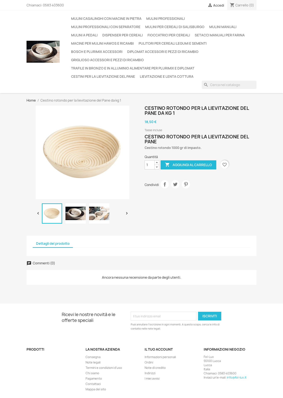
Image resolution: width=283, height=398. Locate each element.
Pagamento (94, 378)
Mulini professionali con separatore (105, 27)
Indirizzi (150, 373)
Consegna (93, 357)
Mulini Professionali (165, 18)
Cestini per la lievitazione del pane (103, 76)
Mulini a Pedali (84, 35)
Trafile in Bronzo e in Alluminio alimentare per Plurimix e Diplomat (132, 68)
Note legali (93, 362)
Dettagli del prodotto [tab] (53, 243)
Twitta (175, 184)
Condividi (165, 184)
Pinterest (186, 184)
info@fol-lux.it (237, 377)
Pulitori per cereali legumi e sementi (173, 43)
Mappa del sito (96, 389)
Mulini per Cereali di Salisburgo (174, 27)
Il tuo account (159, 349)
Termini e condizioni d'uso (104, 368)
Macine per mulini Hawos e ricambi (102, 43)
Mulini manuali (222, 27)
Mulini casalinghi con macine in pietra (106, 18)
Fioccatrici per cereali (169, 35)
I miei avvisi (152, 378)
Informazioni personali (160, 357)
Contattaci (93, 384)
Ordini (149, 362)
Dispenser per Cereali (122, 35)
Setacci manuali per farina (220, 35)
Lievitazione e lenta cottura (167, 76)
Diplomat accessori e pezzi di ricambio (162, 51)
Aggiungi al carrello (188, 164)
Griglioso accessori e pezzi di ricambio (107, 60)
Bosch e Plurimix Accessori (96, 51)
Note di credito (155, 368)
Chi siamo (92, 373)
